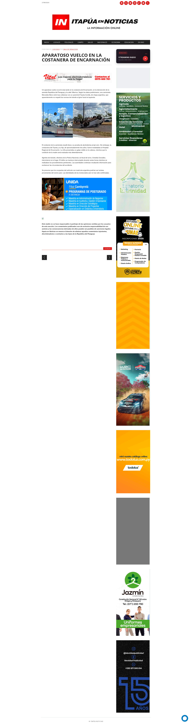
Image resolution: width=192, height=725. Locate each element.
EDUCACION (129, 42)
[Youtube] (130, 3)
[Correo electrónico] (143, 3)
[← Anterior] (44, 257)
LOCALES (56, 42)
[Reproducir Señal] (145, 58)
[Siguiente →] (109, 257)
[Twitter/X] (126, 3)
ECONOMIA (116, 42)
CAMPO (80, 42)
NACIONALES (102, 42)
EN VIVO (141, 42)
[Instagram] (135, 3)
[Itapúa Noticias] (96, 35)
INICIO (46, 42)
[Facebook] (122, 3)
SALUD (90, 42)
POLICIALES (69, 42)
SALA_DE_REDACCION (70, 49)
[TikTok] (139, 3)
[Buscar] (148, 3)
